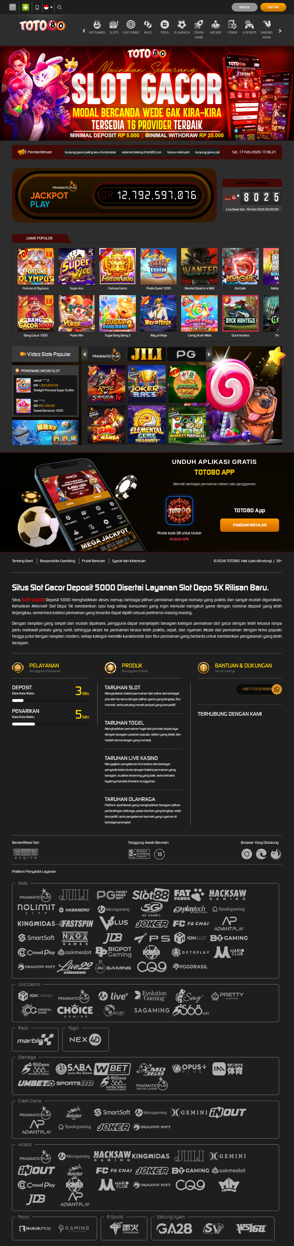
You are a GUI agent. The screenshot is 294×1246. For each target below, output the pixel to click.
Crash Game (199, 34)
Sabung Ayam (266, 34)
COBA (109, 378)
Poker (232, 32)
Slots (114, 32)
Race (148, 32)
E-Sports (249, 32)
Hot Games (97, 32)
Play (40, 204)
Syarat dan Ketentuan (129, 560)
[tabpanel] (147, 94)
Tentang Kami (22, 560)
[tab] (107, 354)
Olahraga (182, 32)
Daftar (273, 7)
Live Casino (131, 32)
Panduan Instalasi (249, 525)
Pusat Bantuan (93, 560)
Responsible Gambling (57, 560)
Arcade (215, 32)
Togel (164, 32)
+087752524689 (257, 689)
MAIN (39, 266)
